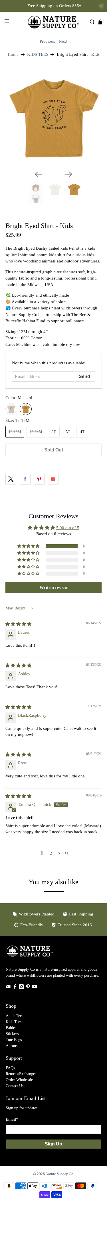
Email (12, 1119)
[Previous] (38, 174)
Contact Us (14, 1086)
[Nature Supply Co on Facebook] (14, 988)
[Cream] (11, 409)
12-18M (15, 432)
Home (13, 54)
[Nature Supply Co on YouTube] (34, 988)
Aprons (11, 1046)
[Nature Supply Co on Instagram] (21, 988)
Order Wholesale (19, 1080)
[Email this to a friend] (53, 479)
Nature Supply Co (59, 1174)
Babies (11, 1028)
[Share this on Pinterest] (39, 479)
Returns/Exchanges (21, 1074)
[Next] (68, 174)
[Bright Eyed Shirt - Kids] (53, 118)
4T (82, 432)
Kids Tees (13, 1022)
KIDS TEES (37, 54)
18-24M (36, 432)
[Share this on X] (10, 479)
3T (68, 432)
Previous (47, 41)
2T (54, 432)
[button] (28, 546)
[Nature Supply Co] (53, 22)
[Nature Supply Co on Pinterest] (28, 988)
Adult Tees (14, 1016)
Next (63, 41)
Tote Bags (14, 1040)
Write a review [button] (53, 587)
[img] (18, 624)
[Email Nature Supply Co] (8, 988)
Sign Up (53, 1143)
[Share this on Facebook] (25, 479)
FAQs (10, 1068)
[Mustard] (26, 409)
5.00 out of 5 (67, 527)
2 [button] (51, 853)
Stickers (12, 1034)
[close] (101, 6)
